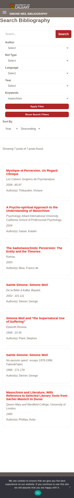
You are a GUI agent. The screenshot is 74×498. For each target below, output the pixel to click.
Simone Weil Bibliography (28, 13)
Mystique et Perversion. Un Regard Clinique (31, 172)
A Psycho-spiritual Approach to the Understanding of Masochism (32, 209)
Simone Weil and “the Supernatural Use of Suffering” (35, 319)
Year (8, 80)
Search (63, 34)
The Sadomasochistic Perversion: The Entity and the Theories (34, 249)
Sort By (7, 121)
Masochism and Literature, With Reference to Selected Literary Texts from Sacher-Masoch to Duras (36, 396)
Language (11, 67)
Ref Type (11, 55)
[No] (69, 487)
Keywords (11, 92)
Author (9, 42)
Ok (37, 492)
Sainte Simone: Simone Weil (27, 285)
